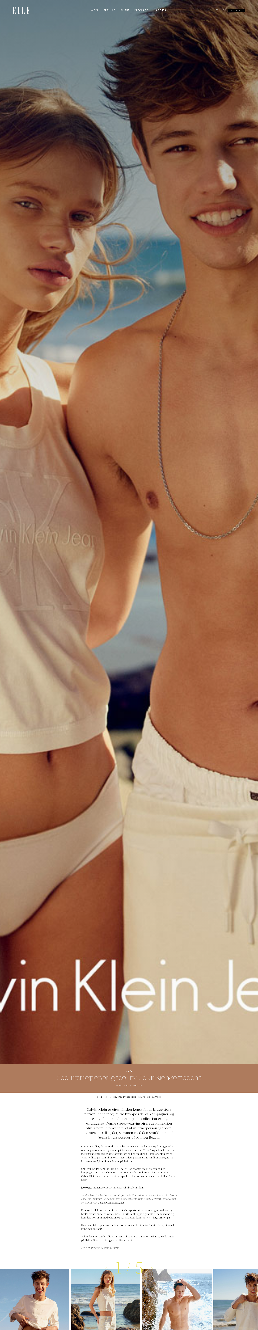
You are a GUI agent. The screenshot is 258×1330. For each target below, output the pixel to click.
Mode (95, 10)
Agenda (161, 10)
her (99, 1229)
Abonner (236, 10)
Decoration (143, 10)
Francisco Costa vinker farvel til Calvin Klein (118, 1188)
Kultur (125, 10)
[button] (152, 1268)
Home (99, 1097)
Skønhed (110, 10)
